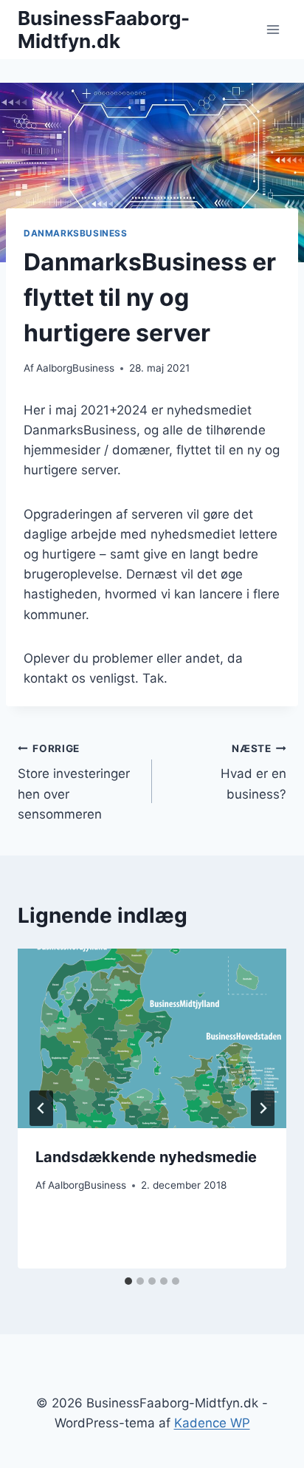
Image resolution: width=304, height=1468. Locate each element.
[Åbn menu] (272, 29)
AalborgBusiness (75, 368)
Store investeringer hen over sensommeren (74, 782)
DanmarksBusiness (76, 233)
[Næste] (262, 1108)
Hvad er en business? (253, 772)
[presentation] (152, 1038)
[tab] (128, 1281)
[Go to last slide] (41, 1108)
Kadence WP (212, 1423)
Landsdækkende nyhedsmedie (146, 1157)
